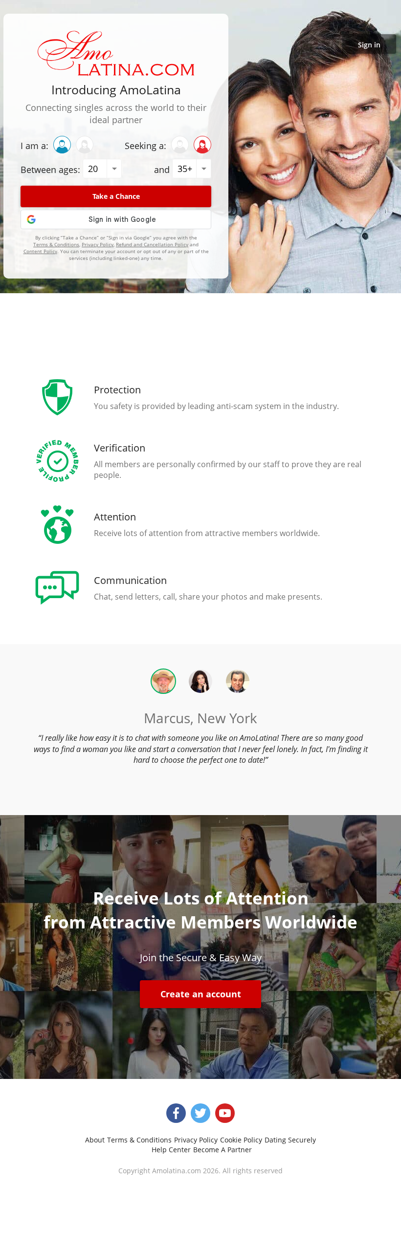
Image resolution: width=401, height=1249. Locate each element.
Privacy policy (196, 1139)
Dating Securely (290, 1139)
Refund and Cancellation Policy (152, 244)
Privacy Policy (97, 244)
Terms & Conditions (56, 244)
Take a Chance (116, 196)
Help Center (171, 1149)
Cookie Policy (241, 1139)
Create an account (200, 994)
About (95, 1139)
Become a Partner (222, 1149)
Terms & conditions (139, 1139)
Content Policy (40, 251)
